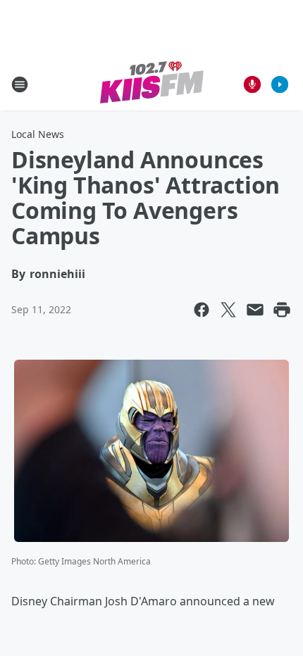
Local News (37, 134)
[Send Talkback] (252, 84)
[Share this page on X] (228, 310)
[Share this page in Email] (255, 310)
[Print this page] (282, 310)
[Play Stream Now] (279, 84)
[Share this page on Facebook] (201, 310)
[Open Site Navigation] (19, 84)
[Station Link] (152, 84)
